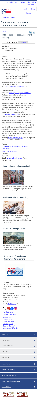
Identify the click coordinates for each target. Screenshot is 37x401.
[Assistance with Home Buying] (13, 214)
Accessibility (31, 4)
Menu (33, 9)
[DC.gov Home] (6, 13)
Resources (5, 334)
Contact (28, 13)
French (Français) (8, 322)
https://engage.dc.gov (9, 151)
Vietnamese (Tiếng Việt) (10, 328)
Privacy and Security (8, 370)
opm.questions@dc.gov (11, 114)
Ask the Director (8, 312)
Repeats (23, 42)
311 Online (10, 2)
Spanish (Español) (9, 326)
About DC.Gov (6, 387)
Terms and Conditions (9, 375)
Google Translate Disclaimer (11, 381)
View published (13, 42)
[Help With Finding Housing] (13, 243)
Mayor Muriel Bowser (9, 17)
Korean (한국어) (8, 324)
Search (25, 9)
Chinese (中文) (7, 319)
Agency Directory (20, 2)
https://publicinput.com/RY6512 (14, 86)
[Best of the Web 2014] (9, 397)
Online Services (31, 2)
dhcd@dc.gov (12, 304)
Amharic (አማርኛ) (8, 317)
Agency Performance (9, 314)
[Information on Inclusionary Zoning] (13, 184)
